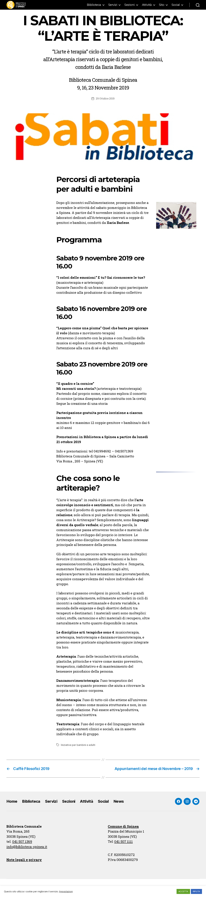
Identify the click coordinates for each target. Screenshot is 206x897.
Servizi (112, 5)
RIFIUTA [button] (196, 891)
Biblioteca (94, 5)
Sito (161, 5)
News (118, 801)
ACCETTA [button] (183, 891)
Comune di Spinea (123, 826)
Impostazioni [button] (66, 891)
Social (176, 5)
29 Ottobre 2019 (105, 98)
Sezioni (129, 5)
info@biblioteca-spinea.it (26, 846)
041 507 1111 (123, 841)
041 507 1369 (22, 841)
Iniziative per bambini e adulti (78, 745)
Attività (147, 5)
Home (11, 801)
